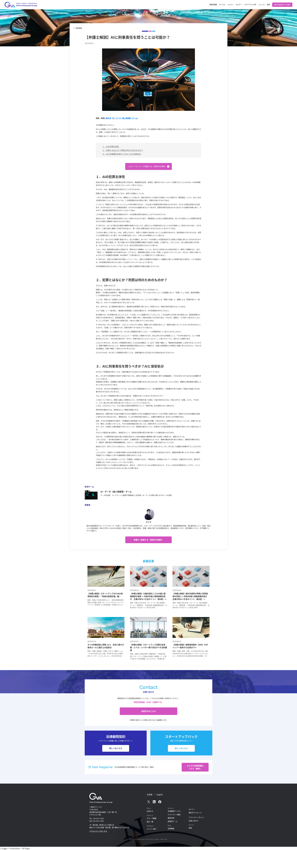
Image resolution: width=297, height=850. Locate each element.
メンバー (231, 4)
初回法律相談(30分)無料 (282, 5)
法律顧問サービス (174, 811)
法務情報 (78, 28)
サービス (222, 4)
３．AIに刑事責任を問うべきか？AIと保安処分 (121, 154)
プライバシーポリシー (197, 817)
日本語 (149, 794)
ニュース (262, 4)
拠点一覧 (150, 821)
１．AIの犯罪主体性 (110, 146)
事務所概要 (213, 4)
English (160, 794)
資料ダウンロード (195, 812)
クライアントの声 (250, 4)
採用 (268, 4)
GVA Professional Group (101, 802)
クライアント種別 (174, 814)
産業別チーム (172, 821)
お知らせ (150, 811)
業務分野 (171, 818)
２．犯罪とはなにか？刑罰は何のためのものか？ (122, 150)
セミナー (239, 4)
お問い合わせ (193, 821)
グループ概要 (151, 818)
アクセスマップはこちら (98, 831)
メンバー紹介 (152, 829)
